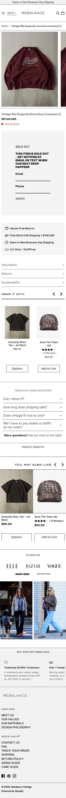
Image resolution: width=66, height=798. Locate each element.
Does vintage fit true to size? (24, 415)
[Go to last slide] (54, 294)
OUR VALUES (10, 719)
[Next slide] (61, 294)
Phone (19, 186)
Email (19, 174)
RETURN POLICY (12, 759)
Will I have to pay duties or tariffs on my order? (27, 425)
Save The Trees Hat (49, 344)
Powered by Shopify (12, 791)
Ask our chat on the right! (45, 435)
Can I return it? (13, 399)
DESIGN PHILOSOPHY (16, 727)
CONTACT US (10, 742)
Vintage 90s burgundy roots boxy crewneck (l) (36, 26)
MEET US (7, 715)
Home (4, 26)
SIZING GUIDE (10, 763)
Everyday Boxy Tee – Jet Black (17, 343)
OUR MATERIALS (12, 723)
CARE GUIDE (9, 767)
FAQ (4, 746)
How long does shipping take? (25, 407)
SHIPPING (7, 754)
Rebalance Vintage (21, 787)
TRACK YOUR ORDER (15, 750)
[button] (58, 13)
